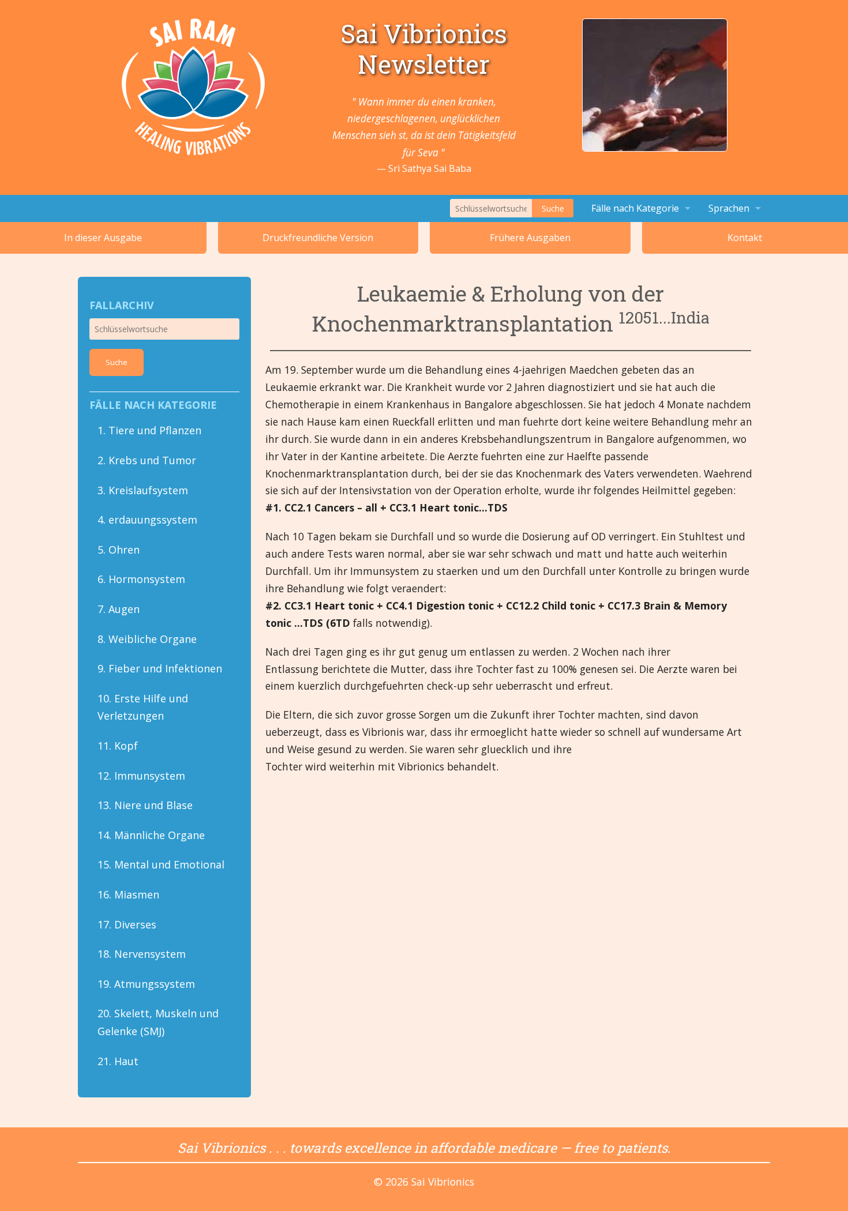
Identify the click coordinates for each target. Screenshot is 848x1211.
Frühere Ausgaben (530, 237)
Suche (553, 208)
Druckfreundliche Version (317, 237)
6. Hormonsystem (141, 579)
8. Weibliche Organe (147, 639)
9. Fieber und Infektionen (159, 668)
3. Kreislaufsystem (142, 490)
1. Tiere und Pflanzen (149, 430)
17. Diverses (126, 924)
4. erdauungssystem (147, 519)
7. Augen (118, 609)
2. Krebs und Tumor (146, 460)
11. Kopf (117, 746)
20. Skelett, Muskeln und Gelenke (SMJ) (158, 1022)
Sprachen (728, 208)
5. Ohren (118, 549)
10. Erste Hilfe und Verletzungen (142, 707)
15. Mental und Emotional (160, 864)
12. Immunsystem (141, 776)
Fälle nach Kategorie (635, 208)
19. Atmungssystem (146, 984)
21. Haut (117, 1061)
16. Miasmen (128, 894)
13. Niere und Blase (145, 805)
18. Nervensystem (141, 954)
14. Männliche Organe (151, 835)
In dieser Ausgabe (103, 237)
